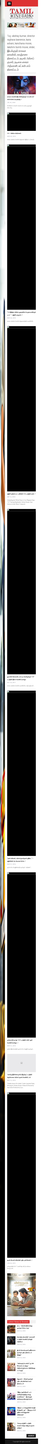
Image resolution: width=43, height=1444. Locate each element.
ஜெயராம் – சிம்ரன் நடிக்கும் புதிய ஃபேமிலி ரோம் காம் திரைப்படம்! (25, 1381)
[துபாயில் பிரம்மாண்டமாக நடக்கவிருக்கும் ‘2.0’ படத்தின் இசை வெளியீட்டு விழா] (21, 591)
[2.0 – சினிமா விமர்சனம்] (21, 122)
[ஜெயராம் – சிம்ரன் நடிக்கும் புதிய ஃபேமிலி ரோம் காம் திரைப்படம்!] (11, 1382)
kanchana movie (23, 43)
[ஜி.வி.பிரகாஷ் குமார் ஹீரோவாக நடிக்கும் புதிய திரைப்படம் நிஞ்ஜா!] (11, 1354)
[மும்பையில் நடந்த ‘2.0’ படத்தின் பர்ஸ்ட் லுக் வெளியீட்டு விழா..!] (21, 955)
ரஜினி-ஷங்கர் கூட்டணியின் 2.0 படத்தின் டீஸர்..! (21, 494)
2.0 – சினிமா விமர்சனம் (14, 133)
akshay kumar (19, 35)
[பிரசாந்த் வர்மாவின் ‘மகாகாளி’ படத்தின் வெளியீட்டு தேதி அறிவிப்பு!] (11, 1340)
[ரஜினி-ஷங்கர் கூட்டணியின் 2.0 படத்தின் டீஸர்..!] (21, 408)
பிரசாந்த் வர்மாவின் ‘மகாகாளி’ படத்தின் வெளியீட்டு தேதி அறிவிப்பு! (26, 1339)
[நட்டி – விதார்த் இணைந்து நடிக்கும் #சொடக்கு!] (11, 1329)
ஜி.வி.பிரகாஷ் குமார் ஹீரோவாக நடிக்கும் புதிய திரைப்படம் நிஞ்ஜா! (26, 1352)
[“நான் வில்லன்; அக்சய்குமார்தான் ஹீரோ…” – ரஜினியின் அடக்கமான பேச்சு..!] (21, 773)
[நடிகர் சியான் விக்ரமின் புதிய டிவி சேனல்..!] (21, 1175)
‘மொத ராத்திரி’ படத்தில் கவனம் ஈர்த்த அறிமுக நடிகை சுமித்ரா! (25, 1426)
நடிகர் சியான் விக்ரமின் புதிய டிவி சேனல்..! (19, 1260)
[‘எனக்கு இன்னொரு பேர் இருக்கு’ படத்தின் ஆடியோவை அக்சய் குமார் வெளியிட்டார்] (21, 1063)
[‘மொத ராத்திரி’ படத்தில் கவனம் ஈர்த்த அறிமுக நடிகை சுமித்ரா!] (11, 1427)
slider (32, 47)
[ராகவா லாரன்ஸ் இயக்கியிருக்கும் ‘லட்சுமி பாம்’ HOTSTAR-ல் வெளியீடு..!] (21, 85)
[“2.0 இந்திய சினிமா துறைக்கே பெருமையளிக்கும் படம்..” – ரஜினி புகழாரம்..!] (21, 227)
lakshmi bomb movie (17, 47)
